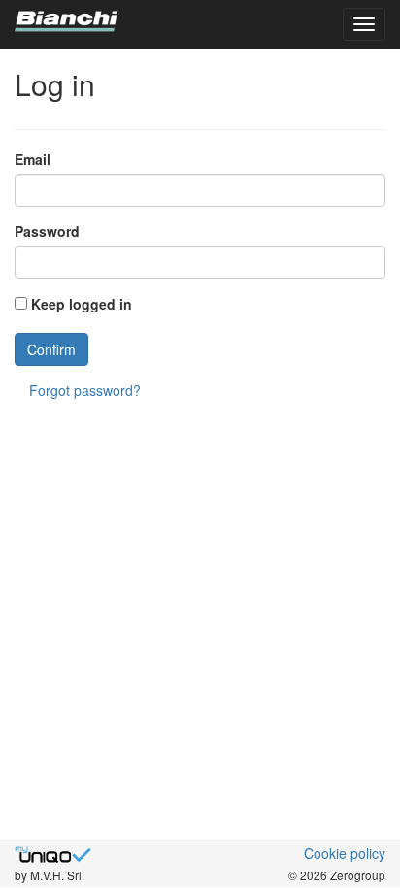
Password (47, 231)
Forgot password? (85, 390)
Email (32, 159)
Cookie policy (344, 853)
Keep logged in (81, 303)
